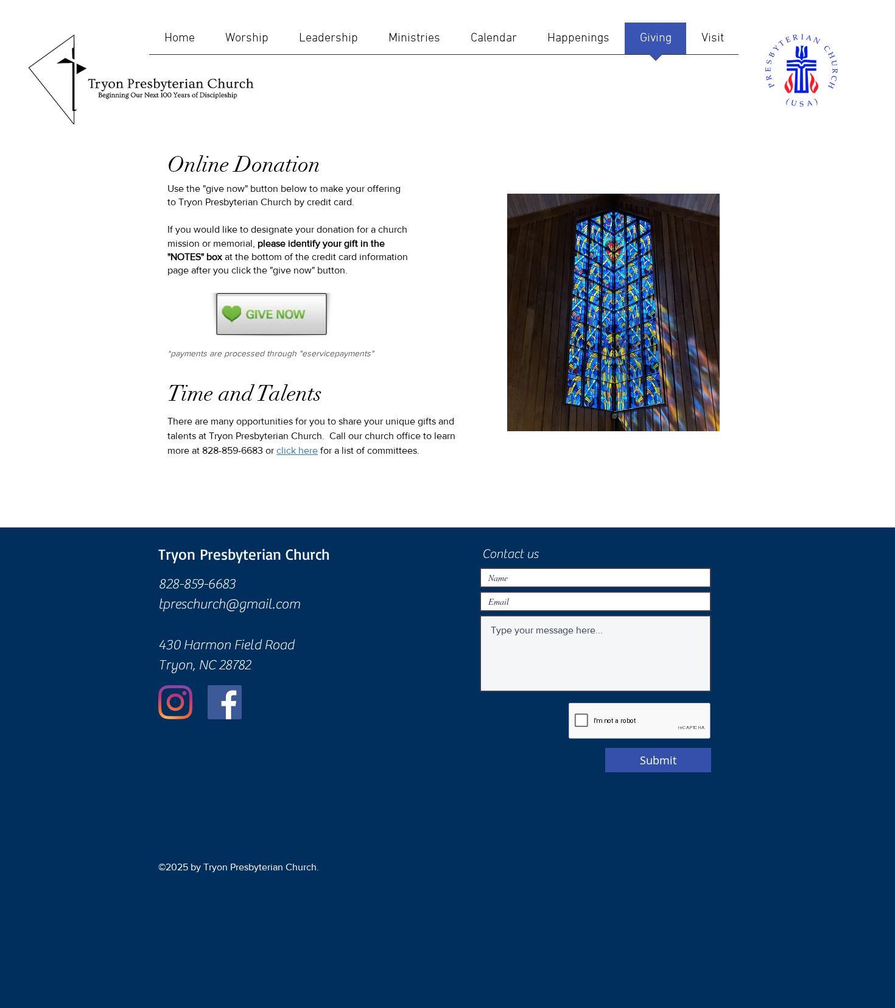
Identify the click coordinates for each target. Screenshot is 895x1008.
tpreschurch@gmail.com (229, 604)
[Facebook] (225, 702)
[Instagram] (175, 702)
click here (297, 450)
